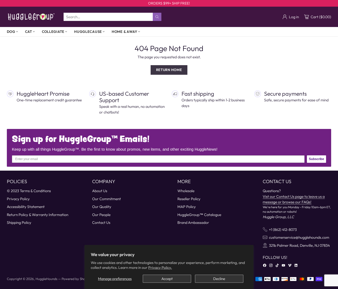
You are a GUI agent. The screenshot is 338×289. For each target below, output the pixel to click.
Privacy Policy (18, 198)
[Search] (157, 17)
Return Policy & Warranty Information (37, 214)
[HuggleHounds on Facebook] (264, 266)
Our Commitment (106, 198)
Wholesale (185, 190)
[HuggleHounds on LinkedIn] (296, 266)
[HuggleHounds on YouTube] (283, 266)
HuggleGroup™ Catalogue (199, 214)
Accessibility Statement (26, 206)
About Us (99, 190)
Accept (167, 278)
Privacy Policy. (160, 267)
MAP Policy (186, 206)
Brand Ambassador (193, 222)
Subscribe (316, 159)
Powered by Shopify (76, 279)
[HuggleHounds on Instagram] (271, 266)
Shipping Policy (19, 222)
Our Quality (101, 206)
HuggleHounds (46, 279)
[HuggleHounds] (31, 17)
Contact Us (101, 222)
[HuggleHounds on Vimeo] (289, 266)
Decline (219, 278)
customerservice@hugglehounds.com (299, 237)
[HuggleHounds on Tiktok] (277, 266)
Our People (101, 214)
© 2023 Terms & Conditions (29, 190)
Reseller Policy (188, 198)
